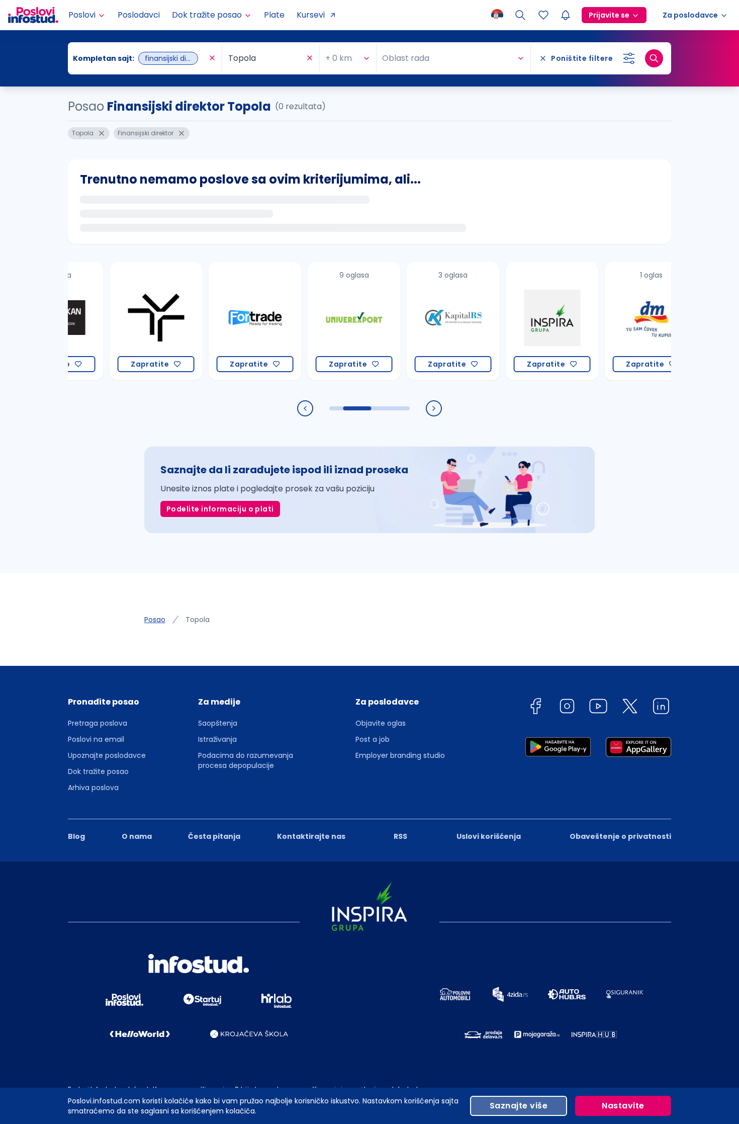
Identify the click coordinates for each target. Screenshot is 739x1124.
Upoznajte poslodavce (107, 755)
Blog (76, 836)
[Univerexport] (333, 321)
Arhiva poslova (93, 788)
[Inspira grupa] (531, 321)
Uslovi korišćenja (488, 836)
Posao (154, 620)
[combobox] (139, 58)
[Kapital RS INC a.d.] (432, 321)
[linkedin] (661, 708)
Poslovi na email (96, 739)
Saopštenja (217, 723)
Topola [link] (198, 620)
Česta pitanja (214, 836)
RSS (400, 836)
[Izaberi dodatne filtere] (629, 58)
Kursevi (311, 15)
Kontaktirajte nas (311, 836)
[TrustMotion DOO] (135, 321)
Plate (274, 15)
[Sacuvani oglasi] (543, 15)
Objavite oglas (380, 723)
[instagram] (567, 708)
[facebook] (535, 708)
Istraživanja (217, 739)
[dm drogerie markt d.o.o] (630, 321)
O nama (137, 836)
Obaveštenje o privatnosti (620, 836)
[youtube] (598, 708)
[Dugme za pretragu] (654, 58)
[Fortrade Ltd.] (234, 321)
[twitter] (630, 708)
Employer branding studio (400, 755)
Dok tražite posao (98, 771)
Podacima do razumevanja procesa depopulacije (245, 760)
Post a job (372, 739)
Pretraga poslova (97, 723)
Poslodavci (139, 15)
